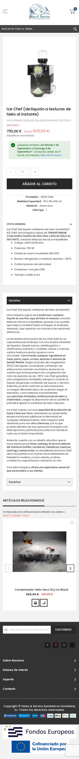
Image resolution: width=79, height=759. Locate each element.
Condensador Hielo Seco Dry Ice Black (41, 590)
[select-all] (16, 516)
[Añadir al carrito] (35, 603)
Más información (51, 155)
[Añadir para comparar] (44, 603)
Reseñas (15, 482)
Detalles (14, 300)
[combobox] (39, 29)
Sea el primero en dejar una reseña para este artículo (39, 120)
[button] (31, 109)
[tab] (39, 300)
